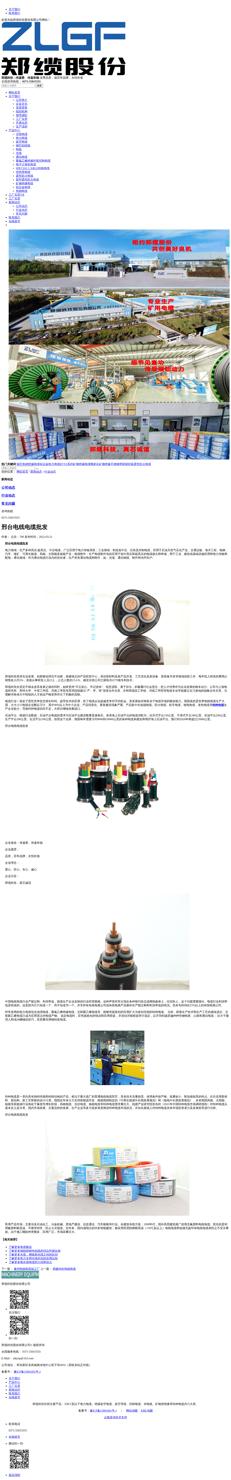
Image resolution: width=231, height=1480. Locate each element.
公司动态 (8, 487)
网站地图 (132, 1410)
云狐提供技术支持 (115, 1417)
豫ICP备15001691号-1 (27, 1371)
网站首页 (22, 471)
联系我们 (14, 13)
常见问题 (8, 503)
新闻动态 (36, 471)
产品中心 (14, 1382)
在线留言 (14, 1397)
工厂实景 (14, 1385)
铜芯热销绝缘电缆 (28, 464)
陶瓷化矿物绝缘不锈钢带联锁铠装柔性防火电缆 (120, 464)
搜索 (39, 85)
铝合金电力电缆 (50, 464)
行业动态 (50, 471)
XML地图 (147, 1410)
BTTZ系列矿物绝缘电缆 (75, 464)
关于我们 (14, 9)
